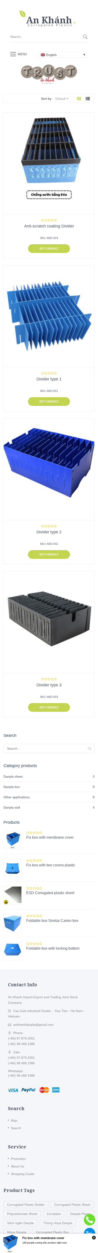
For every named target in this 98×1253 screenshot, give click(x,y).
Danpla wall (11, 807)
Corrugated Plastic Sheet (72, 1204)
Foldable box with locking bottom (52, 948)
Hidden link (49, 12)
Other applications (16, 797)
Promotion (18, 1159)
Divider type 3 (49, 685)
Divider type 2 (49, 532)
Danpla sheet (13, 776)
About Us (17, 1166)
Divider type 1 (49, 379)
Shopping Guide (22, 1174)
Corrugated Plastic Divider (26, 1204)
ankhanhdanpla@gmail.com (33, 1024)
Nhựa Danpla (16, 1232)
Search (16, 1128)
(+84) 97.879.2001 (21, 1038)
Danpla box (11, 787)
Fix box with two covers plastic (50, 865)
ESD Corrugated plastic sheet (50, 893)
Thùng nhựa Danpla (57, 1223)
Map (14, 1120)
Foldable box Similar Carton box (52, 921)
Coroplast (54, 1214)
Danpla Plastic (80, 1214)
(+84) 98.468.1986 (21, 1044)
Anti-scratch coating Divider (49, 226)
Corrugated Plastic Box (52, 1232)
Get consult (49, 248)
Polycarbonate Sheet (22, 1214)
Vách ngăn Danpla (20, 1223)
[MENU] (13, 53)
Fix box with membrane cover (50, 837)
